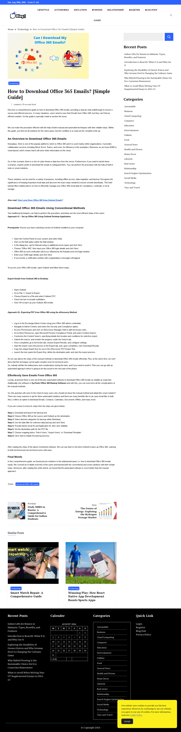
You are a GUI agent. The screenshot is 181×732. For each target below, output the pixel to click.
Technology (14, 83)
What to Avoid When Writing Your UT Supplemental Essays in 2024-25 (26, 676)
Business (97, 9)
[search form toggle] (171, 15)
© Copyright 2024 (90, 727)
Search (169, 37)
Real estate (129, 163)
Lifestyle (43, 9)
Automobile (61, 9)
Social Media (130, 178)
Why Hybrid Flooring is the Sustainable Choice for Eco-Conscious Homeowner (22, 664)
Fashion (128, 135)
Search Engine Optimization (137, 173)
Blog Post (151, 9)
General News (131, 144)
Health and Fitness (133, 149)
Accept (127, 721)
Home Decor (130, 154)
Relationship (115, 9)
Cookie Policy (136, 715)
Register (134, 9)
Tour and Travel (132, 187)
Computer (129, 120)
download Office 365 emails (27, 484)
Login (97, 20)
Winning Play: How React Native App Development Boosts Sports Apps (86, 596)
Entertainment (131, 130)
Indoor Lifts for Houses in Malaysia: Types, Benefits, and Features (24, 627)
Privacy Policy (143, 634)
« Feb (54, 659)
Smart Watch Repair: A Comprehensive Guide (26, 594)
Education (80, 9)
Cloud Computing (132, 115)
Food (126, 139)
